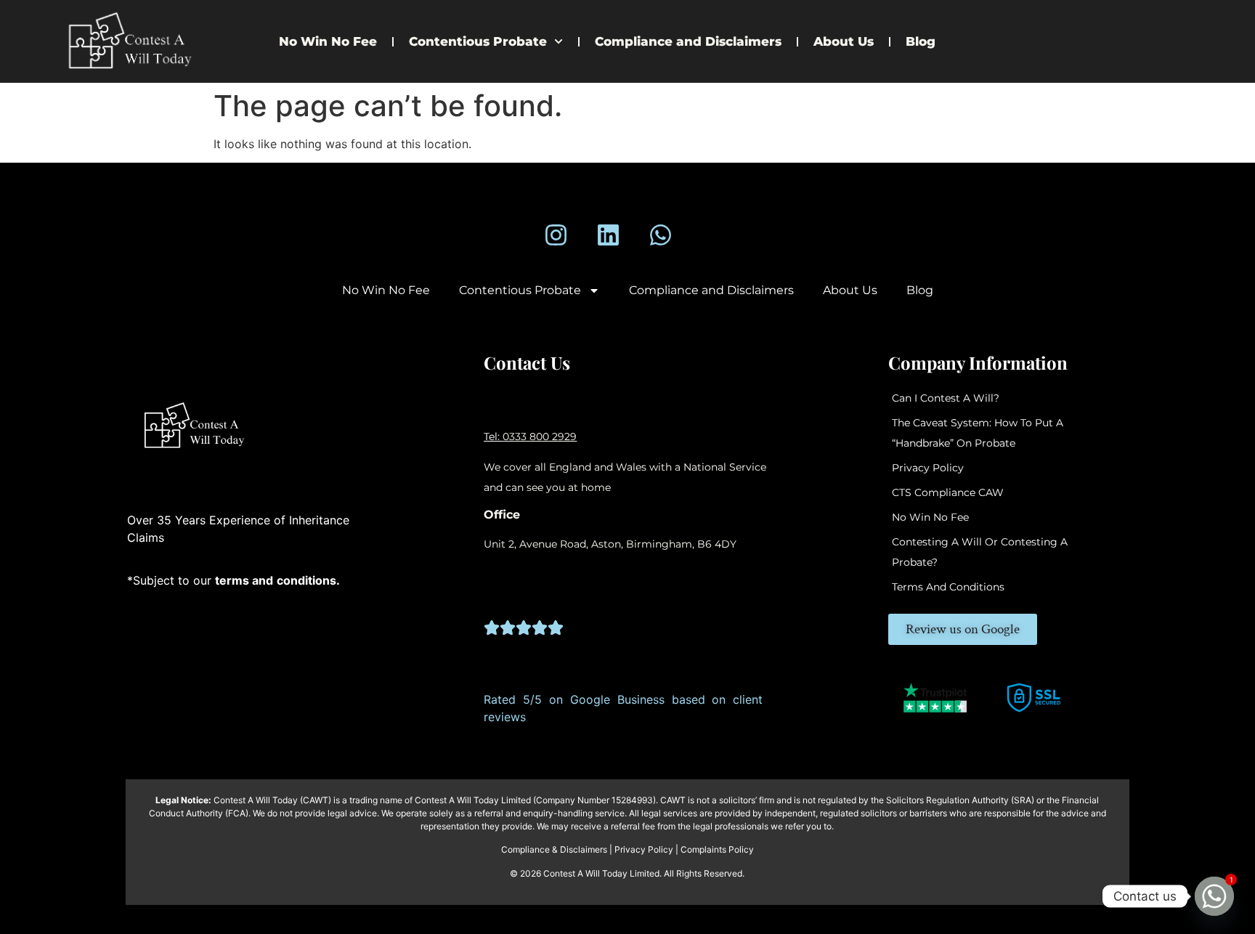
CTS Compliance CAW (948, 492)
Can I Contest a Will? (945, 398)
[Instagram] (555, 235)
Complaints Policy (717, 849)
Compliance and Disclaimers (688, 41)
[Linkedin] (608, 235)
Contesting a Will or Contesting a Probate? (980, 552)
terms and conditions (948, 586)
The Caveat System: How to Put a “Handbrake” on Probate (977, 433)
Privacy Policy (928, 467)
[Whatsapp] (660, 235)
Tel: (493, 436)
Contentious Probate (478, 41)
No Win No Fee (328, 41)
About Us (843, 41)
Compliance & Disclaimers (554, 849)
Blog (920, 41)
